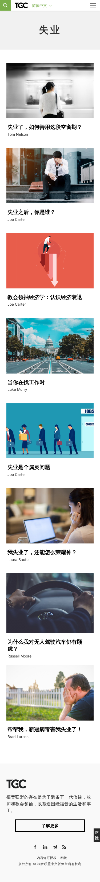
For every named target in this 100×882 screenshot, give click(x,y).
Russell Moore (19, 656)
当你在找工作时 (26, 382)
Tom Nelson (17, 134)
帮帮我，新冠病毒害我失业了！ (44, 729)
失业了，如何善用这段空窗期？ (44, 127)
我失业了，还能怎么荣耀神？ (42, 552)
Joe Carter (16, 219)
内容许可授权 (47, 858)
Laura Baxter (18, 559)
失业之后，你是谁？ (31, 212)
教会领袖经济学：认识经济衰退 (44, 297)
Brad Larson (18, 736)
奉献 (63, 858)
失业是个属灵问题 (28, 467)
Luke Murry (17, 389)
